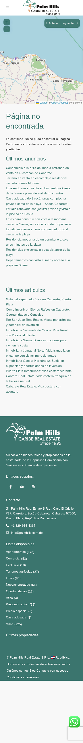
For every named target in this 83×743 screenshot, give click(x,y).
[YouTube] (21, 486)
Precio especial (16, 611)
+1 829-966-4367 (23, 525)
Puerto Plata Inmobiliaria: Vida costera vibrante (39, 371)
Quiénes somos (18, 670)
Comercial (13, 558)
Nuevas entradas (18, 584)
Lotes (10, 578)
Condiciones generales (23, 677)
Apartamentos (16, 551)
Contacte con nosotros (52, 670)
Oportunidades (16, 591)
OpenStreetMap (59, 102)
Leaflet (43, 102)
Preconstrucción (17, 604)
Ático (9, 598)
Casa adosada (16, 617)
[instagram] (33, 486)
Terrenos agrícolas (19, 571)
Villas (9, 624)
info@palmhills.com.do (27, 532)
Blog (32, 670)
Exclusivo (12, 565)
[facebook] (10, 486)
